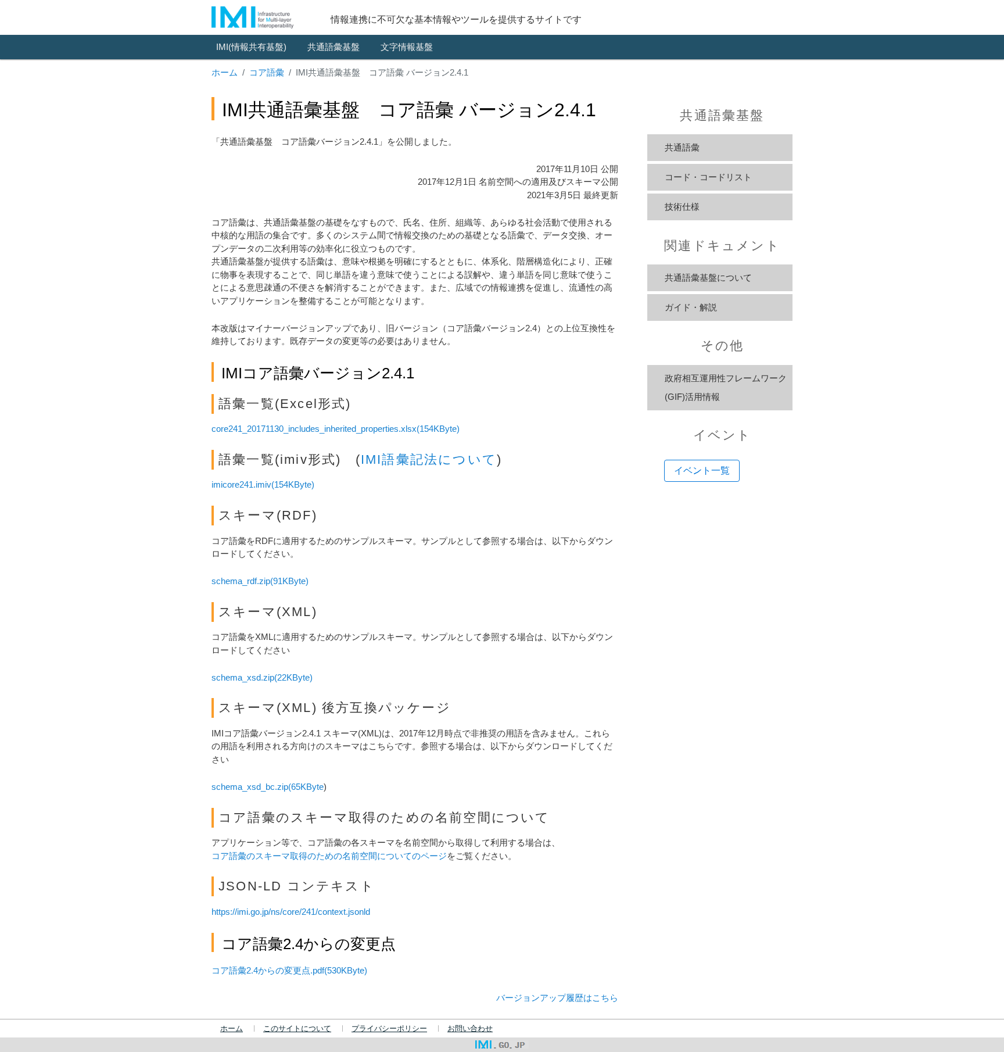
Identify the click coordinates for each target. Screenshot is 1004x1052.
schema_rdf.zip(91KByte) (260, 581)
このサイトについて (297, 1029)
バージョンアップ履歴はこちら (557, 998)
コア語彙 (266, 72)
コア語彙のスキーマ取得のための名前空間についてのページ (329, 856)
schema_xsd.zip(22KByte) (262, 677)
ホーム (224, 72)
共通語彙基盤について (708, 277)
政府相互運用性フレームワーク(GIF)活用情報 (726, 387)
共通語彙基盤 (333, 47)
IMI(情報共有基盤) (251, 47)
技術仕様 (682, 207)
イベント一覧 (702, 470)
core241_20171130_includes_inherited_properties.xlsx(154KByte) (335, 429)
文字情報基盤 (407, 47)
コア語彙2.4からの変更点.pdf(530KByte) (289, 970)
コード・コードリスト (708, 177)
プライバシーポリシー (389, 1029)
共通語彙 (682, 147)
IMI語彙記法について (429, 459)
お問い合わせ (470, 1029)
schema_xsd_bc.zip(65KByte (267, 787)
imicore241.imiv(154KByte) (262, 484)
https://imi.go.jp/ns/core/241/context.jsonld (290, 912)
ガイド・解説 (691, 307)
